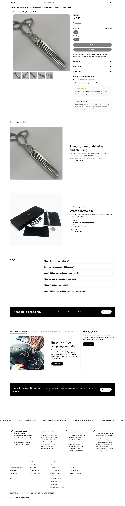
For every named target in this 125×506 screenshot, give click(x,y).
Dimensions (108, 28)
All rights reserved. (24, 498)
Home (15, 12)
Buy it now (92, 50)
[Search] (86, 2)
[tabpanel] (62, 153)
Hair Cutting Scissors (25, 12)
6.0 (76, 32)
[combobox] (62, 2)
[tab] (14, 122)
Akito (12, 2)
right (77, 40)
